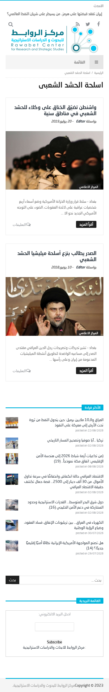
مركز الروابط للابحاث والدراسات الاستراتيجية (53, 647)
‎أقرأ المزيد (86, 224)
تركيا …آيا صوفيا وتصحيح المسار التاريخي (75, 440)
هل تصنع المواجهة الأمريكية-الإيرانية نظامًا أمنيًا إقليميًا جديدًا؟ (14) (64, 545)
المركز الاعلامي (88, 186)
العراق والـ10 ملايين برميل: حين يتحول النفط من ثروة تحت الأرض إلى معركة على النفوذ (66, 422)
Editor (80, 121)
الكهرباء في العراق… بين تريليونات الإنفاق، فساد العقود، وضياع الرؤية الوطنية (63, 525)
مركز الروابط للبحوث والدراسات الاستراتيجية (44, 685)
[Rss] (77, 24)
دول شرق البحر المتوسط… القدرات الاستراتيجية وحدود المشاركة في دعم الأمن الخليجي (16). (65, 504)
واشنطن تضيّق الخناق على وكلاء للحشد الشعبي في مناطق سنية (55, 110)
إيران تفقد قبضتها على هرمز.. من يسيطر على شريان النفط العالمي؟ (54, 13)
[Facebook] (98, 24)
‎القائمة (79, 62)
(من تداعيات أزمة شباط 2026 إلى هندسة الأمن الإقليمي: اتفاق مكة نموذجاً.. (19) (69, 458)
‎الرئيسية (98, 72)
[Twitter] (88, 24)
